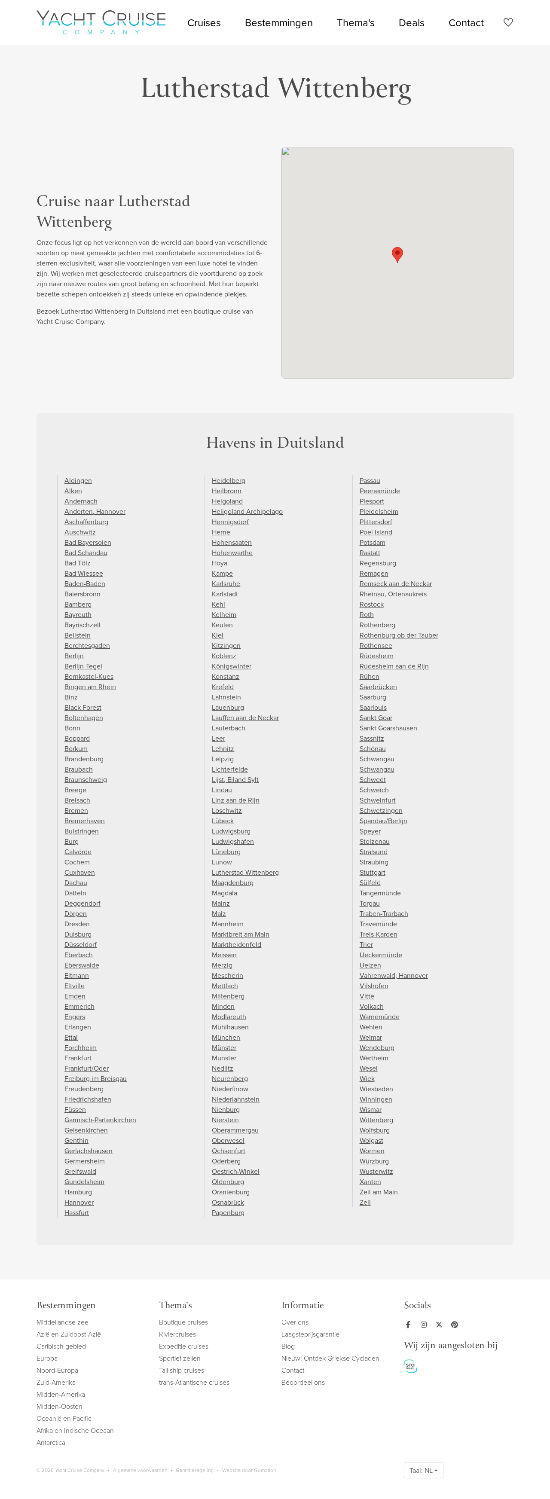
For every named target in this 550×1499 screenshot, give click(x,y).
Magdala (224, 893)
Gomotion (265, 1470)
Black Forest (82, 707)
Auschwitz (80, 532)
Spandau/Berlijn (383, 820)
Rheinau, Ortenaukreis (393, 593)
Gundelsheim (84, 1181)
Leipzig (223, 758)
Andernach (81, 501)
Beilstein (77, 635)
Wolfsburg (375, 1130)
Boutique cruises (183, 1322)
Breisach (77, 800)
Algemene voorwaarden (140, 1470)
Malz (219, 913)
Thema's (356, 22)
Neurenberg (230, 1078)
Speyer (370, 831)
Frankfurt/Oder (86, 1068)
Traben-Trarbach (384, 913)
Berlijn (74, 655)
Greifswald (80, 1171)
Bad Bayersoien (87, 542)
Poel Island (376, 532)
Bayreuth (78, 614)
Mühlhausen (230, 1027)
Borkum (76, 748)
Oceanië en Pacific (64, 1418)
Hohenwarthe (232, 552)
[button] (397, 255)
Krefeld (223, 686)
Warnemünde (380, 1016)
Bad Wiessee (83, 573)
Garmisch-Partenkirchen (100, 1119)
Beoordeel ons (303, 1382)
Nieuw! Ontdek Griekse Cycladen (330, 1358)
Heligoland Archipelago (247, 511)
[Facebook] (410, 1324)
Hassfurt (76, 1212)
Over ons (295, 1322)
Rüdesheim (377, 655)
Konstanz (225, 676)
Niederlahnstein (236, 1099)
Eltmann (76, 975)
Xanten (370, 1181)
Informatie (302, 1306)
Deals (412, 22)
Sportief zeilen (180, 1358)
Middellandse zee (63, 1322)
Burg (71, 841)
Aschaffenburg (86, 521)
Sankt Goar (376, 717)
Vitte (367, 996)
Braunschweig (85, 779)
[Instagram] (425, 1324)
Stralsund (374, 851)
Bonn (72, 728)
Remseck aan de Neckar (396, 583)
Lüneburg (226, 851)
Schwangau (377, 758)
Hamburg (78, 1192)
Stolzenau (375, 841)
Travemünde (378, 923)
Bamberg (78, 604)
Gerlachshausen (88, 1150)
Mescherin (227, 975)
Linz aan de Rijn (236, 800)
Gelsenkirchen (86, 1130)
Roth (367, 614)
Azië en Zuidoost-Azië (69, 1334)
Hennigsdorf (230, 521)
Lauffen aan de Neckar (245, 717)
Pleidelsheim (379, 511)
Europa (47, 1358)
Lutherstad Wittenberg (245, 872)
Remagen (374, 573)
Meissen (224, 954)
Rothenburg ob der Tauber (399, 635)
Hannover (79, 1202)
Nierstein (225, 1119)
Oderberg (226, 1161)
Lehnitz (223, 748)
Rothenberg (377, 624)
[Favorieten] (508, 24)
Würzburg (374, 1161)
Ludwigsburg (231, 831)
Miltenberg (228, 996)
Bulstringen (81, 831)
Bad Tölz (77, 563)
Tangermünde (380, 893)
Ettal (71, 1037)
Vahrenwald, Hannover (394, 975)
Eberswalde (81, 965)
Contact (466, 22)
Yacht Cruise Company (101, 22)
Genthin (76, 1140)
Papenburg (228, 1212)
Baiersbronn (82, 593)
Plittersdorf (376, 521)
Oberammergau (235, 1130)
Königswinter (231, 666)
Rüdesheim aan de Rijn (394, 666)
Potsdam (372, 542)
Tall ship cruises (181, 1370)
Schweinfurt (378, 800)
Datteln (75, 893)
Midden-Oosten (59, 1406)
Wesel (369, 1068)
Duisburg (78, 934)
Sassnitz (372, 738)
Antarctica (51, 1442)
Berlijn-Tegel (83, 666)
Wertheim (374, 1057)
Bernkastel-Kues (88, 676)
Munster (224, 1057)
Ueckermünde (381, 954)
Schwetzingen (381, 810)
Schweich (374, 789)
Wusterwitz (376, 1171)
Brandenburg (84, 758)
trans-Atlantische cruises (194, 1382)
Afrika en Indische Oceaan (75, 1430)
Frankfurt (78, 1057)
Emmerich (79, 1006)
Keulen (222, 624)
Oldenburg (228, 1181)
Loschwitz (227, 810)
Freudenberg (84, 1088)
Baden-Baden (84, 583)
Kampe (222, 573)
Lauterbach (228, 728)
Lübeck (223, 820)
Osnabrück (228, 1202)
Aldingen (78, 480)
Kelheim (224, 614)
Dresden (77, 923)
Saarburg (373, 697)
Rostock (372, 604)
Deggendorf (82, 903)
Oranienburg (231, 1192)
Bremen (76, 810)
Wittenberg (376, 1119)
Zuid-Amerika (56, 1382)
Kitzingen (226, 645)
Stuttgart (372, 872)
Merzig (222, 965)
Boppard (77, 738)
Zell (365, 1202)
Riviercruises (177, 1334)
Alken (73, 490)
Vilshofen (374, 985)
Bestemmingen (279, 22)
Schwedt (373, 779)
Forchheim (80, 1047)
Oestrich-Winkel (236, 1171)
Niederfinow (230, 1088)
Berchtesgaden (87, 645)
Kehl (218, 604)
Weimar (371, 1037)
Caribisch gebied (61, 1346)
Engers (74, 1016)
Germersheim (84, 1161)
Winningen (376, 1099)
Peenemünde (380, 490)
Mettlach (225, 985)
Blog (288, 1346)
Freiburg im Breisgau (95, 1078)
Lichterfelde (230, 769)
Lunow (222, 862)
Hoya (219, 563)
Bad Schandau (85, 552)
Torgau (370, 903)
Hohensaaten (232, 542)
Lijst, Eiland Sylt (235, 779)
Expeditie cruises (183, 1346)
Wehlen (371, 1027)
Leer (218, 738)
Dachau (75, 882)
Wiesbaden (376, 1088)
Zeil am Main (379, 1192)
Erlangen (77, 1027)
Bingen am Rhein (90, 686)
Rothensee (376, 645)
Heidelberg (228, 480)
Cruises (204, 22)
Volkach (372, 1006)
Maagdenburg (233, 882)
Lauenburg (228, 707)
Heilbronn (226, 490)
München (226, 1037)
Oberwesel (228, 1140)
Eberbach (78, 954)
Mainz (221, 903)
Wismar (371, 1109)
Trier (366, 944)
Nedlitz (222, 1068)
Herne (221, 532)
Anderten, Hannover (94, 511)
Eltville (74, 985)
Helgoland (227, 501)
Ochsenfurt (228, 1150)
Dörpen (75, 913)
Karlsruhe (226, 583)
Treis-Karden (378, 934)
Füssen (75, 1109)
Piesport (372, 501)
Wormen (372, 1150)
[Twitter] (441, 1324)
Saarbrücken (378, 686)
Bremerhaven (84, 820)
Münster (224, 1047)
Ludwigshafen (233, 841)
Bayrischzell (82, 624)
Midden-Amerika (61, 1394)
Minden (223, 1006)
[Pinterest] (456, 1324)
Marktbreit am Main (240, 934)
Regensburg (378, 563)
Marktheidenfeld (236, 944)
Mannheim (228, 923)
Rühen (369, 676)
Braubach (78, 769)
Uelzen (370, 965)
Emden (75, 996)
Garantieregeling (195, 1470)
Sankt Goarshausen (388, 728)
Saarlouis (373, 707)
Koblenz (224, 655)
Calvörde (78, 851)
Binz (71, 697)
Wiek (367, 1078)
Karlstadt (225, 593)
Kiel (217, 635)
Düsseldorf (80, 944)
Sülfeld (370, 882)
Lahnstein (226, 697)
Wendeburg (377, 1047)
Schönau (373, 748)
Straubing (374, 862)
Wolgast (371, 1140)
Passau (370, 480)
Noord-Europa (57, 1370)
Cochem (77, 862)
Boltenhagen (83, 717)
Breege (75, 789)
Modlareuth (229, 1016)
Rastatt (370, 552)
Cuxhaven (79, 872)
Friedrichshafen (87, 1099)
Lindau (222, 789)
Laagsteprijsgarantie (310, 1334)
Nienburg (226, 1109)
